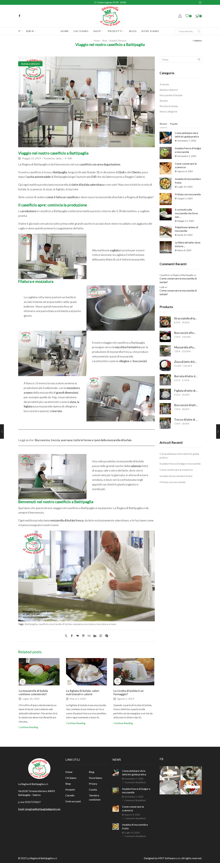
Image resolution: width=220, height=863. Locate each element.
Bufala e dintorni (118, 40)
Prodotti (115, 31)
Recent (163, 123)
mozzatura (89, 623)
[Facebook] (19, 16)
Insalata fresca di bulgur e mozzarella (180, 463)
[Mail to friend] (89, 636)
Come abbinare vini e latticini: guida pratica (179, 455)
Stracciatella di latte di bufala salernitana (186, 318)
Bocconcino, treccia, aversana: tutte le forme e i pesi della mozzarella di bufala (83, 440)
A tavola (164, 84)
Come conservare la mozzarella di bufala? (178, 280)
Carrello (69, 795)
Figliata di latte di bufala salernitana (186, 390)
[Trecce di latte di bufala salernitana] (165, 423)
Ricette (164, 100)
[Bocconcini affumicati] (165, 336)
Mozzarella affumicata (186, 347)
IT (19, 31)
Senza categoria (168, 111)
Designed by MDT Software (159, 858)
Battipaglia (31, 623)
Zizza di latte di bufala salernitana (186, 361)
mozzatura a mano (106, 623)
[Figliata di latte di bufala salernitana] (165, 394)
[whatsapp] (101, 636)
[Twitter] (67, 636)
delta (59, 158)
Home (65, 31)
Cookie (93, 789)
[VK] (78, 636)
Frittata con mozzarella (188, 194)
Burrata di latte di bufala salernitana (186, 376)
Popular (174, 123)
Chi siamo (81, 31)
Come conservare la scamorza (176, 469)
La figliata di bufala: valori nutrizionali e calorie (82, 692)
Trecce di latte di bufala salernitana (186, 419)
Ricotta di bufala (169, 106)
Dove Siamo (95, 777)
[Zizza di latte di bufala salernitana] (165, 365)
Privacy (93, 783)
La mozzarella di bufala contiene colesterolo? (33, 692)
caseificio (43, 623)
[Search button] (199, 31)
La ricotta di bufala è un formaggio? (128, 692)
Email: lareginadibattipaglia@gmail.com (39, 809)
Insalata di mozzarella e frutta (176, 475)
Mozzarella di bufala (171, 95)
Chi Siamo (70, 777)
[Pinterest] (83, 636)
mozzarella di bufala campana (65, 623)
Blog (133, 31)
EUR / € (30, 31)
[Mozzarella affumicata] (165, 351)
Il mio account (73, 801)
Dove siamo (150, 31)
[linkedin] (95, 636)
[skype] (106, 636)
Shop (97, 31)
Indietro (198, 40)
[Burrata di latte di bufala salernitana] (165, 379)
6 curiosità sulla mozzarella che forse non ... (186, 213)
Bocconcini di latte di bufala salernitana (186, 405)
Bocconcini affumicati (186, 333)
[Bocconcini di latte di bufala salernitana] (165, 408)
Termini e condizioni (94, 797)
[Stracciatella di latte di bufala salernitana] (165, 322)
